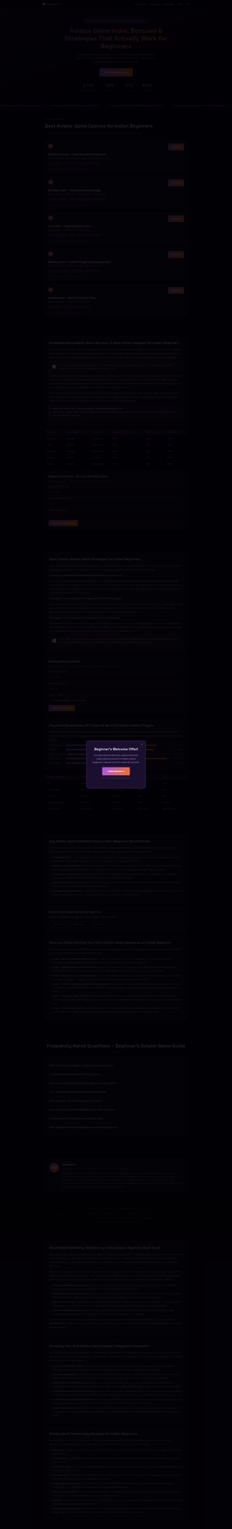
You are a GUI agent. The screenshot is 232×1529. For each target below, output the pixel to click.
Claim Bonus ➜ (116, 771)
